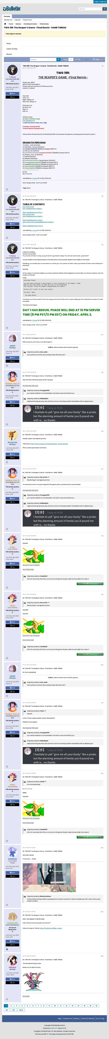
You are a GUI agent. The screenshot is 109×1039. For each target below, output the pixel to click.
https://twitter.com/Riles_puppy (51, 928)
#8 (102, 536)
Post (13, 97)
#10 (102, 665)
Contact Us (67, 1018)
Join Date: (9, 87)
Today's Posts (27, 20)
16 (90, 1006)
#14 (102, 912)
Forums (7, 16)
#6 (102, 431)
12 (66, 1006)
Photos (9, 54)
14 (78, 1006)
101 (7, 1010)
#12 (102, 773)
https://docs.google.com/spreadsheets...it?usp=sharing (49, 444)
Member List (8, 20)
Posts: (8, 89)
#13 (102, 848)
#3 (102, 244)
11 (60, 1006)
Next (21, 1010)
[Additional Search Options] (101, 9)
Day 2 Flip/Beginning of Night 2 (33, 216)
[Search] (104, 9)
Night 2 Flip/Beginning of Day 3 (33, 220)
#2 (102, 196)
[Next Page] (86, 59)
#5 (102, 372)
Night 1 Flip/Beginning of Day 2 (32, 212)
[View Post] (48, 477)
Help (59, 1018)
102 (13, 1010)
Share (13, 93)
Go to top (100, 1018)
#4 (102, 334)
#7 (102, 469)
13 (72, 1006)
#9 (102, 594)
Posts (8, 43)
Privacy (76, 1018)
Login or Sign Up (100, 2)
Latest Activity (11, 49)
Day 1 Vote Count (28, 207)
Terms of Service (87, 1018)
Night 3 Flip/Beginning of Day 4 (33, 226)
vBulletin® (54, 1028)
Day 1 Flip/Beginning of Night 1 (32, 209)
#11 (102, 702)
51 (96, 1006)
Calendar (17, 20)
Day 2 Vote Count (28, 214)
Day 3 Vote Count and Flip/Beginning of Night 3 (38, 222)
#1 (102, 66)
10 (55, 1006)
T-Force (34, 178)
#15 (102, 956)
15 (84, 1006)
